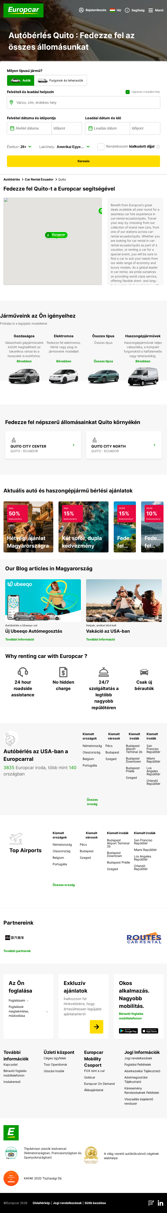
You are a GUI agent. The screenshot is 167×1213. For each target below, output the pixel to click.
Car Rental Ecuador (39, 179)
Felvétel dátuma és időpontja (31, 118)
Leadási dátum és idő (103, 118)
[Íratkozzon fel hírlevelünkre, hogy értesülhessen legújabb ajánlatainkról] (96, 1027)
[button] (101, 211)
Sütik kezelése (95, 1203)
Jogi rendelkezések (67, 1203)
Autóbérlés (11, 179)
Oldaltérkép (41, 1203)
